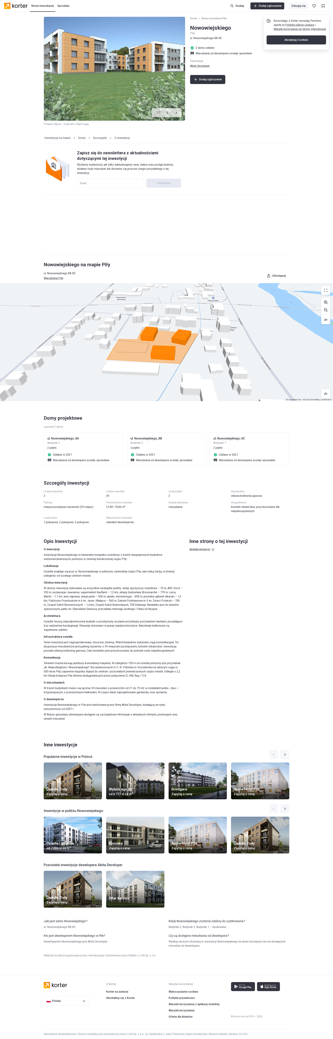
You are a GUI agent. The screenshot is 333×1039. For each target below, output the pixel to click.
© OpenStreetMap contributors (317, 400)
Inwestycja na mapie (57, 138)
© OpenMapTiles (294, 400)
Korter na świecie (117, 991)
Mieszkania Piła (53, 278)
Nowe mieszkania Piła (214, 18)
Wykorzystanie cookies (183, 991)
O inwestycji (122, 138)
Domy (82, 138)
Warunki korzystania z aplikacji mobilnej (194, 1004)
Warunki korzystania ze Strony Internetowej (300, 29)
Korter (193, 18)
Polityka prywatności (182, 998)
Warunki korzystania (181, 1010)
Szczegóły (100, 138)
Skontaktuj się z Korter (120, 998)
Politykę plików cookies (299, 25)
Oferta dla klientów (181, 1016)
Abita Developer (200, 66)
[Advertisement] (166, 224)
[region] (166, 342)
